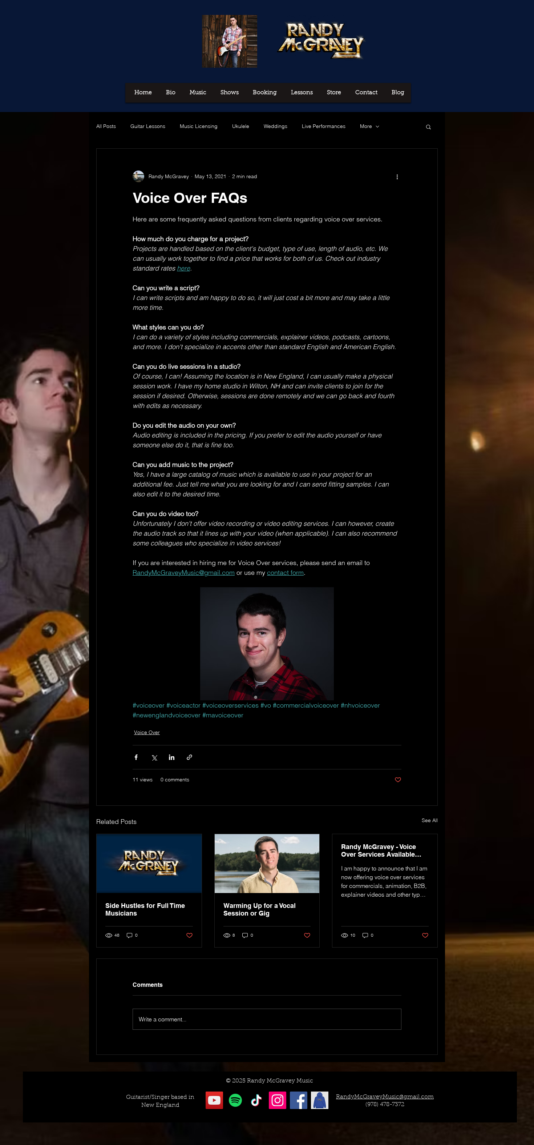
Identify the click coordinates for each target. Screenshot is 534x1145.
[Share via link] (189, 757)
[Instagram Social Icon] (277, 1100)
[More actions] (397, 176)
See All (430, 820)
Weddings (275, 126)
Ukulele (240, 126)
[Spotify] (235, 1100)
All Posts (106, 126)
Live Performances (323, 126)
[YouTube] (214, 1100)
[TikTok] (256, 1100)
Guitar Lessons (147, 126)
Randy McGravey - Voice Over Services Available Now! (378, 850)
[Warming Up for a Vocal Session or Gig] (267, 863)
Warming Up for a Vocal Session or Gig (259, 909)
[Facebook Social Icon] (298, 1100)
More (366, 126)
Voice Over (147, 732)
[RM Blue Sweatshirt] (319, 1100)
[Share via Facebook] (136, 757)
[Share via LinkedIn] (171, 757)
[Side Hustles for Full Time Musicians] (149, 863)
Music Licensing (199, 126)
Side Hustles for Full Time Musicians (145, 909)
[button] (428, 126)
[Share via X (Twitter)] (153, 757)
